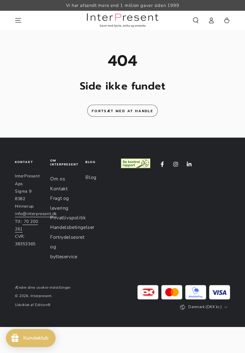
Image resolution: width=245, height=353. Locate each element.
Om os (57, 179)
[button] (195, 20)
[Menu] (18, 20)
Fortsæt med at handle (122, 111)
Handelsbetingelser (72, 227)
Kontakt (59, 188)
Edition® (43, 304)
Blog (90, 177)
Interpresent (41, 295)
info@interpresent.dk (36, 214)
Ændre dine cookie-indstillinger (43, 287)
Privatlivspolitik (68, 217)
